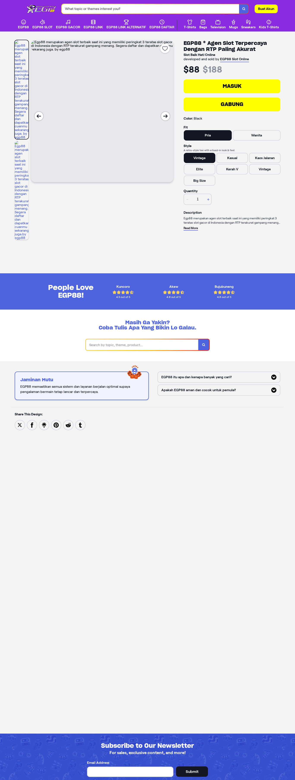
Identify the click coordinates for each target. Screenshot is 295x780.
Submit (192, 771)
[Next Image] (165, 116)
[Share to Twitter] (20, 425)
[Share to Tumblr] (80, 425)
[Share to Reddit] (68, 425)
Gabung (232, 104)
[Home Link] (43, 8)
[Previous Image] (39, 116)
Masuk (232, 86)
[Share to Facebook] (32, 425)
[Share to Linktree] (44, 425)
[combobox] (150, 9)
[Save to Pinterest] (56, 425)
